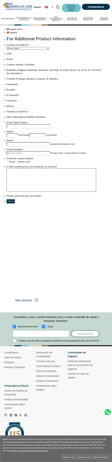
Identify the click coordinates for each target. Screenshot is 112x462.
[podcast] (25, 415)
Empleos (9, 362)
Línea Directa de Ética (48, 366)
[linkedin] (11, 415)
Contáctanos (96, 6)
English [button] (37, 7)
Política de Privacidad (16, 399)
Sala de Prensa (12, 357)
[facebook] (15, 415)
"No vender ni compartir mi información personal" (28, 450)
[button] (49, 7)
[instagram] (6, 415)
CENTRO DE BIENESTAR (88, 19)
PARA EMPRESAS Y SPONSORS (24, 19)
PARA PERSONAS (8, 19)
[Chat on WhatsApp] (107, 412)
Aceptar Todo (69, 457)
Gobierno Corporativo (48, 376)
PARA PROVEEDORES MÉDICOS (56, 18)
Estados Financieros (47, 381)
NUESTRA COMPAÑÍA (104, 19)
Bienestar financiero (28, 326)
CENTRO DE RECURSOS (72, 19)
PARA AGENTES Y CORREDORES (40, 19)
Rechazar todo (84, 457)
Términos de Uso (45, 361)
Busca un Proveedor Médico (71, 8)
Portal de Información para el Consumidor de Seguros (80, 365)
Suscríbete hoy (85, 334)
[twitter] (20, 415)
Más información (101, 457)
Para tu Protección (46, 371)
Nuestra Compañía (14, 367)
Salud (50, 326)
